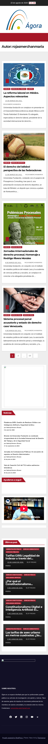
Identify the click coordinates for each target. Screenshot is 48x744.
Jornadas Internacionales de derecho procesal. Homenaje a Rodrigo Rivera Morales (21, 255)
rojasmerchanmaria (34, 174)
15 (30, 356)
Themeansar (41, 738)
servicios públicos (12, 552)
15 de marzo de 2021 (13, 101)
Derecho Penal (17, 315)
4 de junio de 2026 (15, 588)
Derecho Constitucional (14, 574)
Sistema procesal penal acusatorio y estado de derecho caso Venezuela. (22, 323)
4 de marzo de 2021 (13, 330)
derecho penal (17, 247)
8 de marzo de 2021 (13, 262)
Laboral (30, 89)
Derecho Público (29, 574)
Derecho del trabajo (19, 89)
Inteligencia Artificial (13, 577)
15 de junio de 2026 (15, 562)
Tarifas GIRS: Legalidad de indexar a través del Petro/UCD (23, 558)
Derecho (7, 89)
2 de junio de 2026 (15, 639)
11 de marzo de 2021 (13, 174)
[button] (23, 37)
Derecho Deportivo (18, 162)
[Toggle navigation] (44, 37)
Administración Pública (13, 549)
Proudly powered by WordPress (12, 738)
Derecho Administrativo (31, 549)
